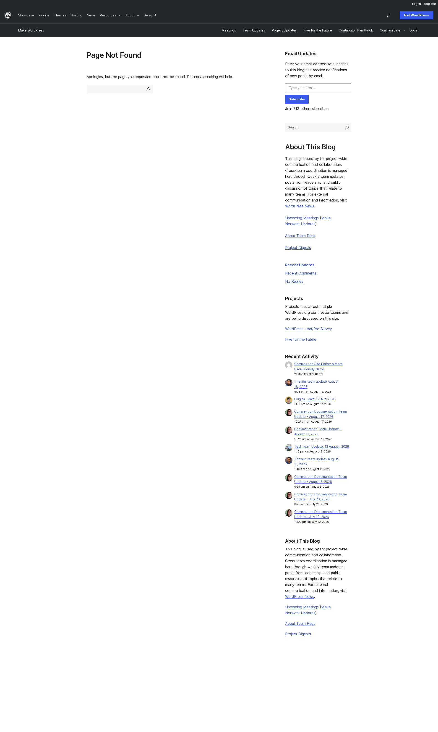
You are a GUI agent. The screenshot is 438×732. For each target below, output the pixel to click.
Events (267, 674)
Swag (268, 688)
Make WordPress (31, 30)
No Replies (294, 281)
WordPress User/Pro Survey (308, 329)
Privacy (23, 688)
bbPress (351, 681)
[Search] (347, 127)
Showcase (107, 667)
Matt (348, 674)
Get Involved (272, 667)
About (22, 667)
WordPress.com (357, 667)
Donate (269, 681)
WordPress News (299, 206)
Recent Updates (299, 265)
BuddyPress (354, 688)
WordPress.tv (193, 688)
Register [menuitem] (430, 3)
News (22, 674)
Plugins (104, 681)
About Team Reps (300, 235)
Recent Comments (300, 273)
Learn (185, 667)
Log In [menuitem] (416, 3)
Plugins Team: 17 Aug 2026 (314, 399)
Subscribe (297, 99)
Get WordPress (416, 15)
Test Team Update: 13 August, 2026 (321, 446)
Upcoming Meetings (302, 218)
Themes (105, 674)
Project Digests (298, 247)
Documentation (192, 674)
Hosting (24, 681)
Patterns (105, 688)
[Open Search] (388, 15)
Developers (189, 681)
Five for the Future (300, 339)
